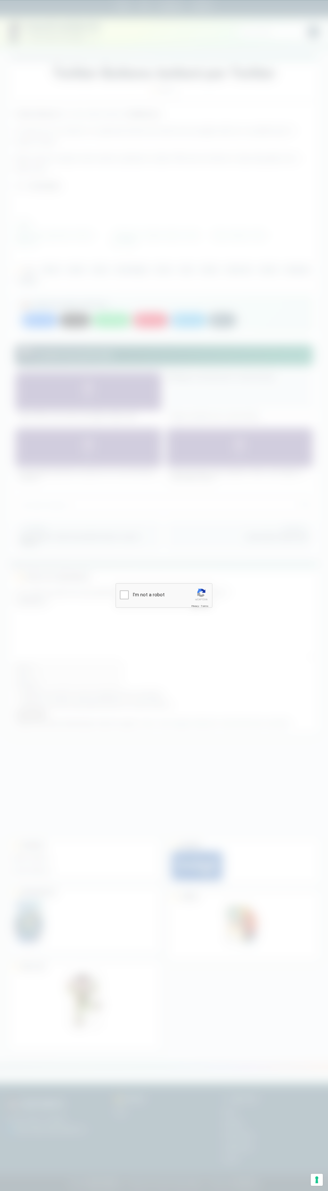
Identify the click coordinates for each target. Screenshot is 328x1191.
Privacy (195, 605)
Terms (205, 605)
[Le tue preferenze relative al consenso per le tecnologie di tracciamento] (317, 1180)
